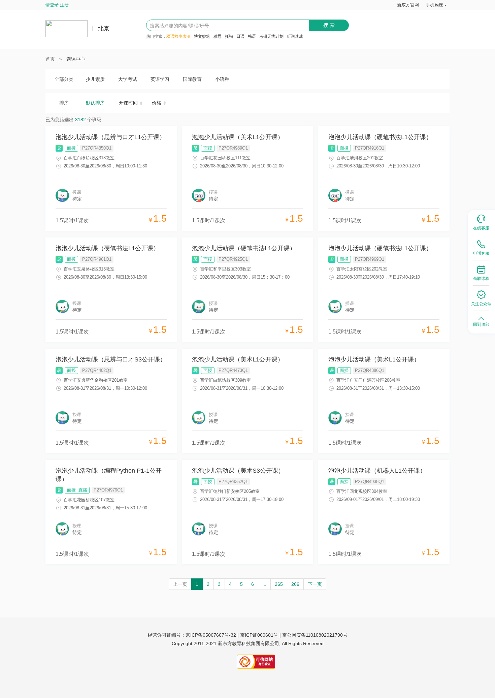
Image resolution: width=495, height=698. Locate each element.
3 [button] (219, 584)
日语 (240, 36)
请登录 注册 (57, 4)
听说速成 (295, 36)
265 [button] (279, 584)
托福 (229, 36)
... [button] (264, 584)
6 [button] (252, 584)
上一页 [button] (180, 584)
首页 (50, 59)
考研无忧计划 (271, 36)
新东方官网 (408, 4)
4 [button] (230, 584)
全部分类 (64, 79)
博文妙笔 (202, 36)
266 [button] (295, 584)
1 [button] (197, 584)
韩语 (252, 36)
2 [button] (208, 584)
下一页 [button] (315, 584)
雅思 (217, 36)
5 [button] (241, 584)
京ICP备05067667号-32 (211, 635)
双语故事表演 (178, 36)
